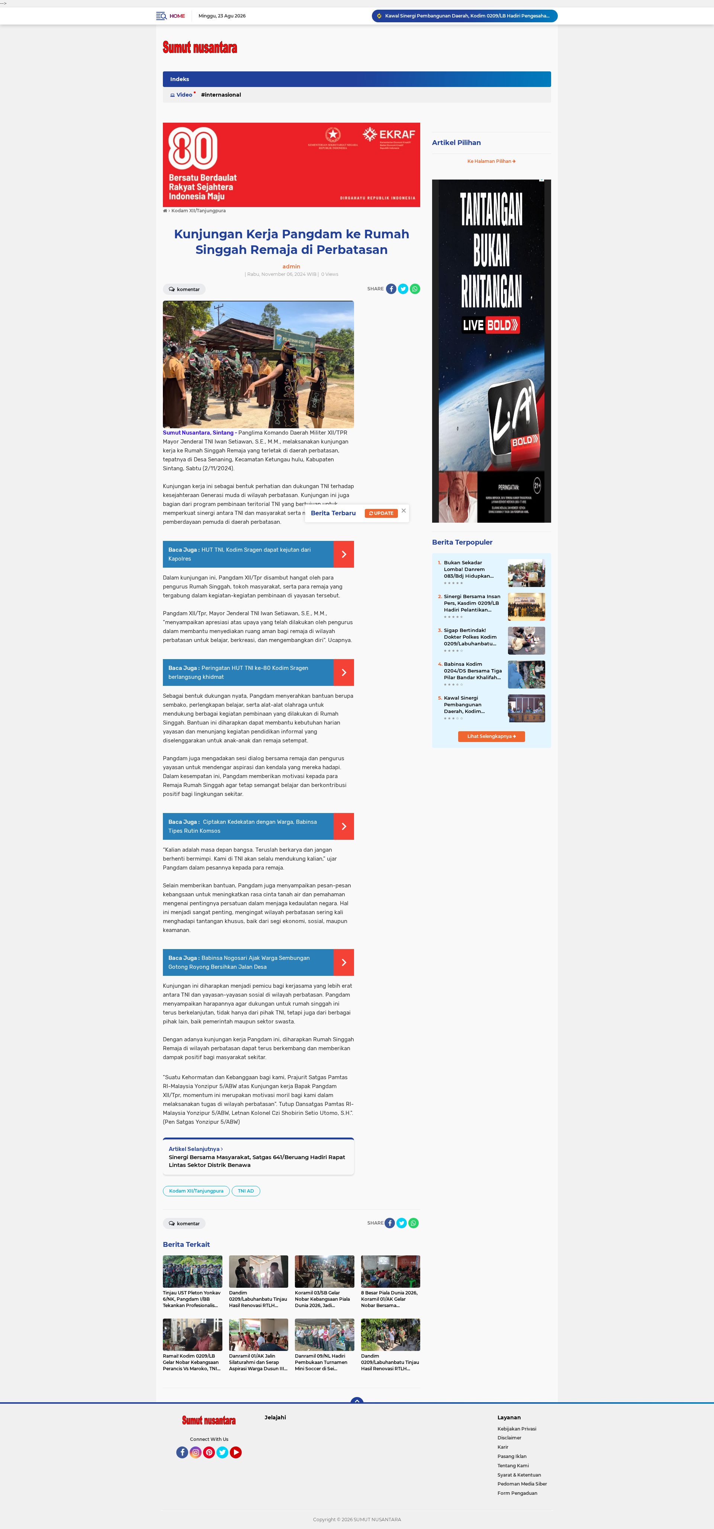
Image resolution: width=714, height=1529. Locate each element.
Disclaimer (509, 1438)
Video (184, 94)
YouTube (241, 1461)
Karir (503, 1447)
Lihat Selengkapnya (490, 736)
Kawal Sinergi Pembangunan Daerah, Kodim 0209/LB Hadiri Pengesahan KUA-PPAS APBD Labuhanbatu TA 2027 (472, 705)
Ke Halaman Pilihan (489, 161)
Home (177, 16)
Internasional (223, 94)
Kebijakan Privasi (517, 1429)
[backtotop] (357, 1403)
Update (383, 513)
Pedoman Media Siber (522, 1484)
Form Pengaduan (517, 1493)
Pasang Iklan (512, 1456)
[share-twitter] (403, 289)
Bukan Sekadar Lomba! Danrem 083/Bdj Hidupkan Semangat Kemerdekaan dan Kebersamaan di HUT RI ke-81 (470, 569)
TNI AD (246, 1191)
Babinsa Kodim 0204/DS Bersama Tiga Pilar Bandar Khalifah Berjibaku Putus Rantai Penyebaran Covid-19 (473, 671)
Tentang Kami (513, 1465)
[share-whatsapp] (415, 289)
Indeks (179, 79)
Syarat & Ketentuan (519, 1475)
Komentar (188, 289)
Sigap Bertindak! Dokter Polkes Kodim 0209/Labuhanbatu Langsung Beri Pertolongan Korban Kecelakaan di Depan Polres (468, 16)
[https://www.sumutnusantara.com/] (291, 164)
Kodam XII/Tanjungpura (196, 1191)
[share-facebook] (391, 289)
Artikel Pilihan (456, 143)
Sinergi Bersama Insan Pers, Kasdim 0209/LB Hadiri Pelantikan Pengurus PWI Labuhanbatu (472, 603)
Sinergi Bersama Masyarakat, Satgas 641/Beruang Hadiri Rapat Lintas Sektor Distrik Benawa (257, 1161)
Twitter (225, 1461)
